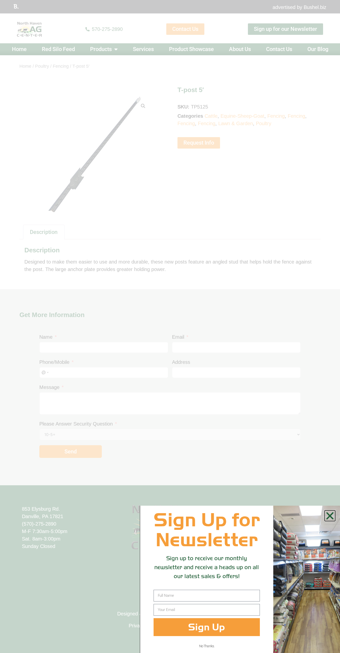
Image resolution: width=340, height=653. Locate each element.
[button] (330, 516)
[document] (170, 326)
